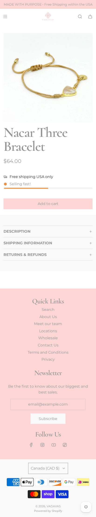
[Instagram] (42, 445)
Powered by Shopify (48, 511)
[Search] (80, 16)
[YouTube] (53, 445)
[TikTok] (65, 445)
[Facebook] (31, 445)
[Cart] (90, 16)
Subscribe (48, 418)
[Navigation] (5, 16)
